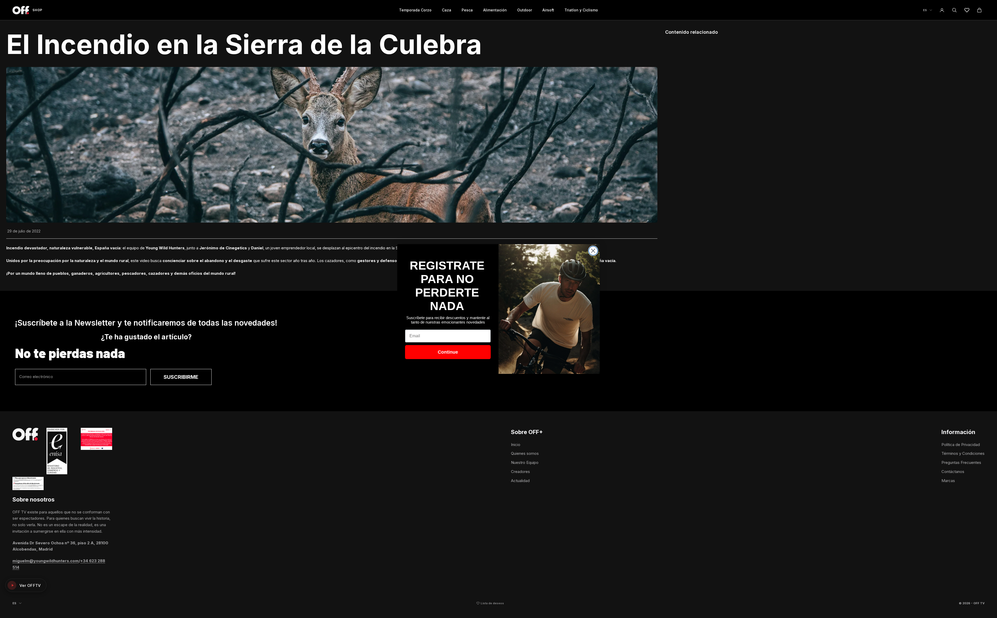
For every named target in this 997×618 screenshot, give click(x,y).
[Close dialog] (593, 250)
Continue (448, 352)
